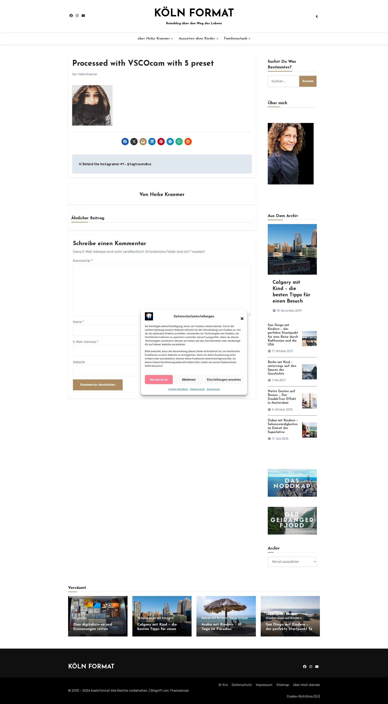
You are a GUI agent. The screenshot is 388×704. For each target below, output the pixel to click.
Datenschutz (197, 389)
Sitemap (282, 685)
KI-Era (223, 685)
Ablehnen (189, 379)
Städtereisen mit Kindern (155, 618)
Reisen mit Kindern (214, 618)
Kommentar (83, 261)
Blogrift (156, 690)
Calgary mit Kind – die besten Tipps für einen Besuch (157, 629)
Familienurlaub (236, 38)
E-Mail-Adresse (85, 342)
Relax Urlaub (239, 618)
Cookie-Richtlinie (178, 389)
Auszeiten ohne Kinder (197, 38)
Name (78, 322)
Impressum (213, 389)
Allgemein (80, 618)
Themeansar (179, 690)
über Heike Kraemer (154, 38)
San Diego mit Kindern (281, 614)
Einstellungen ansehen (224, 379)
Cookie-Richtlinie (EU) (303, 696)
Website (79, 362)
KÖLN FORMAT (194, 13)
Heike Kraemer (87, 74)
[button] (240, 316)
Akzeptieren (159, 379)
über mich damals (306, 685)
